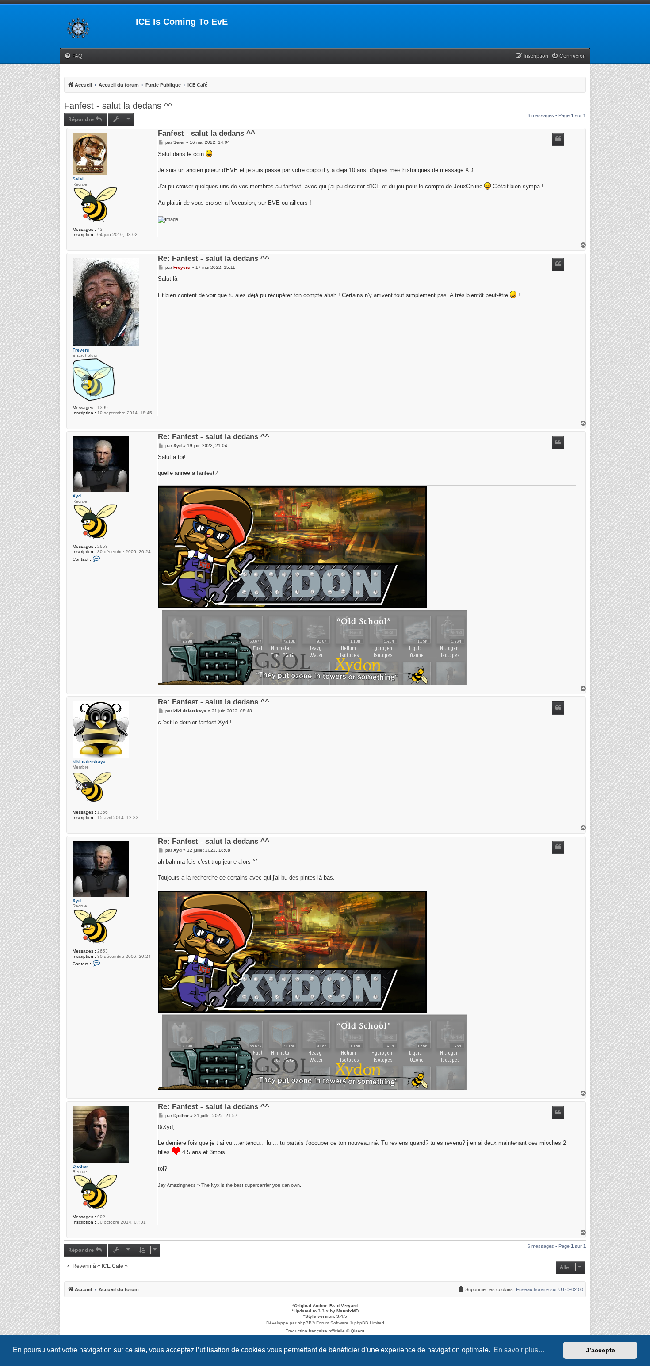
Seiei (78, 178)
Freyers (81, 350)
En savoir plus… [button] (519, 1350)
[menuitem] (73, 56)
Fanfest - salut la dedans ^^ (118, 105)
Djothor (80, 1166)
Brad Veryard (343, 1305)
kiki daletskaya (89, 761)
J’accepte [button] (600, 1350)
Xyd (77, 496)
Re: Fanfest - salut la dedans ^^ (213, 259)
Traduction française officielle (315, 1330)
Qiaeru (357, 1330)
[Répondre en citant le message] (558, 139)
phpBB (305, 1322)
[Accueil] (98, 24)
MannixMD (347, 1311)
